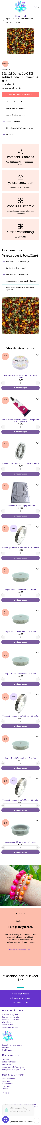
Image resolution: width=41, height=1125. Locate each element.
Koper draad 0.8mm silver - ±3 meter (20, 758)
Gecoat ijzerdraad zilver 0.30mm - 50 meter (20, 800)
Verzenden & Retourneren (13, 1067)
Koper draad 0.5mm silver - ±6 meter (20, 632)
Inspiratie (6, 1081)
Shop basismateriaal (20, 348)
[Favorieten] (35, 6)
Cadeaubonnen (8, 1079)
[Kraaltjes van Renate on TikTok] (11, 1094)
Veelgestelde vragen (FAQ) (13, 1069)
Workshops (6, 1022)
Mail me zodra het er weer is (20, 94)
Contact (5, 1059)
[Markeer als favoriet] (37, 354)
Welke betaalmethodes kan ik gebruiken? (21, 281)
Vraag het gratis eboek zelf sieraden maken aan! (20, 1121)
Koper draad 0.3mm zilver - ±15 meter (20, 842)
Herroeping (6, 1064)
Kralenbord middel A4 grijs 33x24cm (20, 505)
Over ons (6, 1086)
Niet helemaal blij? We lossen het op (19, 128)
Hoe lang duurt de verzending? (17, 261)
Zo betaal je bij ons (13, 121)
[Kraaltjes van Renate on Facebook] (3, 1094)
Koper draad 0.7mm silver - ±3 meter (20, 674)
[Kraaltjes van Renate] (20, 7)
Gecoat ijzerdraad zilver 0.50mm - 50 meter (20, 716)
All (25, 16)
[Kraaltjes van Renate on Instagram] (6, 1094)
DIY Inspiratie (7, 1025)
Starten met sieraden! (11, 1017)
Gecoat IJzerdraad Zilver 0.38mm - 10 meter (20, 463)
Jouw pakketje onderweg (15, 115)
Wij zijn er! (9, 134)
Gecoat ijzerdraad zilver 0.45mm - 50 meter (20, 547)
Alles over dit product (14, 102)
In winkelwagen (20, 388)
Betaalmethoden (9, 1062)
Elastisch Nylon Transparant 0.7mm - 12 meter (20, 376)
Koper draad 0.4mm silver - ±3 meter (20, 590)
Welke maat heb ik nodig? (15, 108)
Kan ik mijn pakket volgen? (16, 268)
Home (17, 16)
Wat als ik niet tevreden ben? (17, 275)
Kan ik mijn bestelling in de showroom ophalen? (20, 289)
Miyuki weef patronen (11, 1020)
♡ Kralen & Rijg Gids (10, 1015)
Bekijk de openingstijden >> (21, 955)
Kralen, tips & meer (10, 1027)
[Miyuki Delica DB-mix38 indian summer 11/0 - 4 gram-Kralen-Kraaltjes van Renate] (20, 41)
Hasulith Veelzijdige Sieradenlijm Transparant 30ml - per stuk (20, 420)
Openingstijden (8, 1084)
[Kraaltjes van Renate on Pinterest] (8, 1094)
